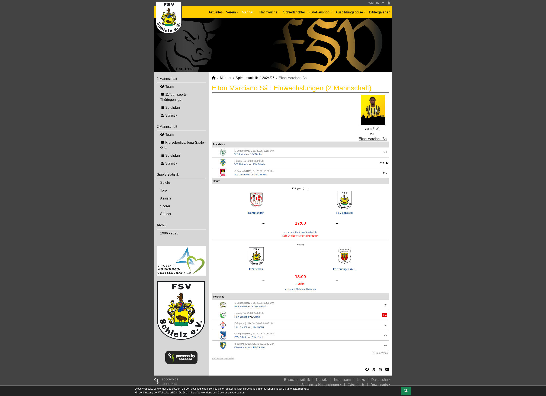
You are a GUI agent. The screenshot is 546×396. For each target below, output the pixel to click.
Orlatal (256, 316)
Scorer (165, 206)
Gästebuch (356, 385)
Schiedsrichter (294, 12)
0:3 (382, 162)
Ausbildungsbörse (349, 12)
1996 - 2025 (169, 233)
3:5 (385, 152)
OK (406, 391)
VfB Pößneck (241, 164)
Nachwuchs (268, 12)
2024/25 (268, 78)
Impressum (342, 380)
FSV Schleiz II (344, 212)
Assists (165, 198)
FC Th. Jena (240, 327)
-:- (385, 304)
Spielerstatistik (168, 174)
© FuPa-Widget (380, 353)
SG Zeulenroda (242, 174)
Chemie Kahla (241, 347)
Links (361, 380)
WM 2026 (374, 3)
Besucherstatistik (297, 380)
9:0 (385, 173)
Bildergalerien (379, 12)
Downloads (379, 385)
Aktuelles (216, 12)
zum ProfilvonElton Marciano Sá (373, 134)
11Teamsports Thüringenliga (173, 97)
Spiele (165, 182)
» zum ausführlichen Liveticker (300, 289)
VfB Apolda (239, 154)
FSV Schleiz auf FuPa (223, 358)
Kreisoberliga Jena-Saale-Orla (182, 145)
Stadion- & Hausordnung (320, 385)
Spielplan (172, 107)
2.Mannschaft (167, 126)
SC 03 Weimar (258, 306)
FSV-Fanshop (319, 12)
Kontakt (322, 380)
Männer (247, 12)
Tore (163, 190)
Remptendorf (256, 212)
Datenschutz (380, 380)
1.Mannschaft (167, 79)
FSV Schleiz (256, 154)
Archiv (161, 225)
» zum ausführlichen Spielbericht (300, 232)
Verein (231, 12)
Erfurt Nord (257, 337)
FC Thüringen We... (344, 269)
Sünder (165, 214)
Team (169, 86)
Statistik (170, 115)
